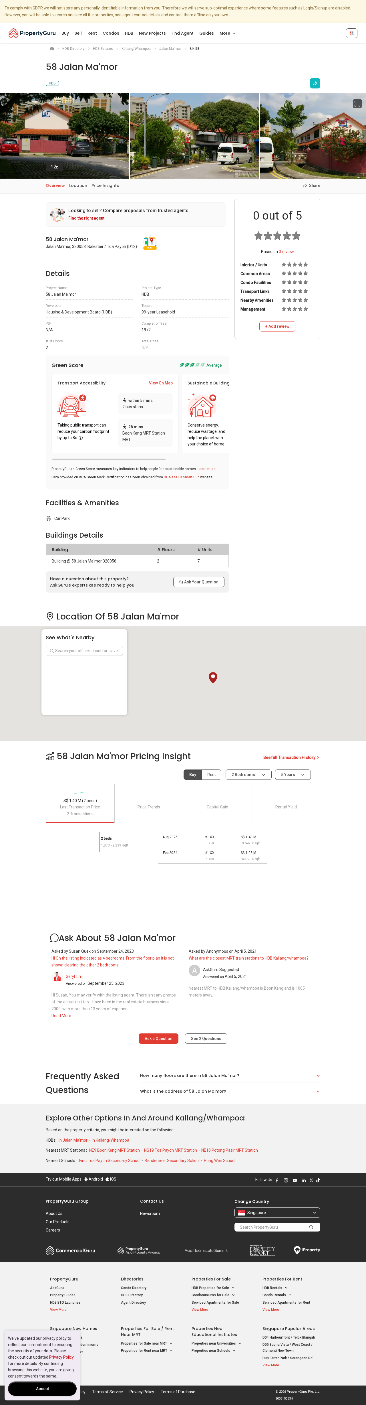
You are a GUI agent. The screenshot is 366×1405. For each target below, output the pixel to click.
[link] (136, 214)
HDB (129, 33)
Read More (61, 1015)
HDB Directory (132, 1295)
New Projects (152, 33)
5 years (288, 774)
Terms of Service (107, 1392)
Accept (42, 1388)
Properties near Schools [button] (211, 1351)
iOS (112, 1179)
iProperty (307, 1250)
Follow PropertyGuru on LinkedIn (303, 1180)
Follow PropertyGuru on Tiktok (318, 1180)
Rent (92, 33)
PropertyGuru (64, 1279)
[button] (213, 678)
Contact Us (152, 1201)
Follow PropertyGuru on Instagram (286, 1180)
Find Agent (183, 33)
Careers (53, 1230)
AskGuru (57, 1288)
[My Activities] (351, 33)
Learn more (207, 469)
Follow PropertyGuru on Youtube (294, 1180)
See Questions (206, 1038)
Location (78, 185)
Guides (206, 33)
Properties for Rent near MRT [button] (144, 1351)
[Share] (315, 83)
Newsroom (150, 1213)
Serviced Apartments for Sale (215, 1303)
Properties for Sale (211, 1279)
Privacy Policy (61, 1357)
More (225, 33)
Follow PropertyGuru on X (311, 1180)
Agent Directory (133, 1303)
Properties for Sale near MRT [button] (144, 1343)
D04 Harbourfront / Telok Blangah (288, 1337)
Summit (206, 1250)
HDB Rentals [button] (272, 1288)
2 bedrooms (244, 774)
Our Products (57, 1221)
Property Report (262, 1250)
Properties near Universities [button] (214, 1343)
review (286, 251)
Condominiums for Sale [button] (211, 1295)
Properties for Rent (282, 1279)
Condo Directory (133, 1288)
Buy (65, 33)
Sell (78, 33)
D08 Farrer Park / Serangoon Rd (287, 1358)
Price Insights (105, 185)
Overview (55, 185)
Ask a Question (158, 1038)
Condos (111, 33)
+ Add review (277, 326)
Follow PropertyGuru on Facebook (277, 1180)
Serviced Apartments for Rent (286, 1303)
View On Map (161, 383)
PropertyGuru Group (67, 1201)
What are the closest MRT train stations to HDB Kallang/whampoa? (249, 958)
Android (95, 1179)
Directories (132, 1279)
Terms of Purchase (178, 1392)
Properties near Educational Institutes (214, 1331)
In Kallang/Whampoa (110, 1140)
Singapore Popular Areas (288, 1328)
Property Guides (62, 1295)
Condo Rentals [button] (274, 1295)
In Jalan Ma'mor (73, 1140)
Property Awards (138, 1250)
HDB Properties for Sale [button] (211, 1288)
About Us (54, 1213)
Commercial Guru (70, 1250)
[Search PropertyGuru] (311, 1227)
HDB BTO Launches (65, 1303)
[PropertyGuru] (32, 33)
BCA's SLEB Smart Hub (181, 477)
